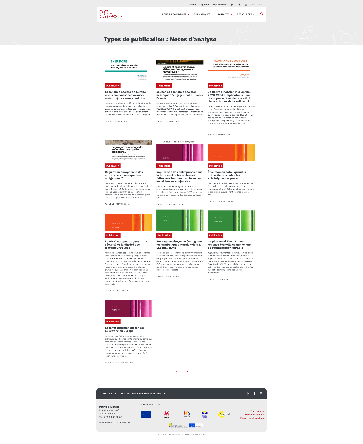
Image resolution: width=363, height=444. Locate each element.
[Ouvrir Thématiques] (212, 14)
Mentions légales (254, 414)
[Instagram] (261, 394)
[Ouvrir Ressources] (254, 14)
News (193, 4)
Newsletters (219, 4)
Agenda (205, 4)
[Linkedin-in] (248, 394)
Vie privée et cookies (252, 418)
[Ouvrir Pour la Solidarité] (188, 14)
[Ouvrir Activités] (231, 14)
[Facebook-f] (254, 394)
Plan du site (257, 411)
